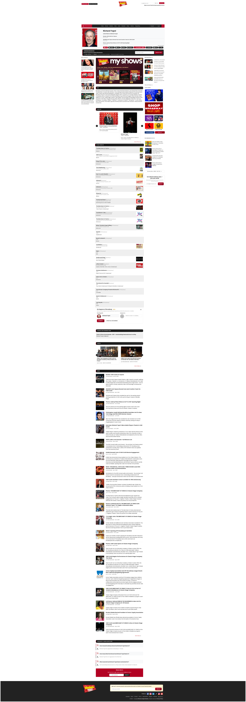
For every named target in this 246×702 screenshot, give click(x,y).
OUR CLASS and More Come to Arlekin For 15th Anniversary (123, 479)
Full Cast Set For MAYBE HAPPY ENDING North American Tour (87, 88)
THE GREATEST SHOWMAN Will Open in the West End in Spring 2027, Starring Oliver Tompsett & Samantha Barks (87, 99)
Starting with (100, 313)
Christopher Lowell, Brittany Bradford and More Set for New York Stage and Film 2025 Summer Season (124, 413)
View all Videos (148, 85)
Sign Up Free (159, 52)
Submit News (145, 696)
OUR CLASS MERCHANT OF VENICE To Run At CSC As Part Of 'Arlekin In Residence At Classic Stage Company (123, 589)
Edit (156, 47)
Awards (150, 47)
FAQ (161, 47)
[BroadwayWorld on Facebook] (148, 694)
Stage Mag (137, 26)
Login (159, 26)
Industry (111, 26)
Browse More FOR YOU (153, 171)
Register (152, 26)
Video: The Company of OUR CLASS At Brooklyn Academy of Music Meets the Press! (106, 360)
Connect (100, 320)
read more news (161, 45)
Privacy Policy (160, 698)
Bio (106, 47)
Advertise (128, 696)
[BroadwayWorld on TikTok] (156, 694)
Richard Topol (125, 135)
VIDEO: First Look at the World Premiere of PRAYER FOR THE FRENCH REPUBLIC (131, 359)
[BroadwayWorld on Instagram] (150, 694)
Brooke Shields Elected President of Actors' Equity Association (124, 612)
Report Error (160, 696)
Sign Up (127, 675)
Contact (136, 696)
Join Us (140, 696)
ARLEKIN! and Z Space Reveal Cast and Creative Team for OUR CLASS (119, 39)
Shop (128, 26)
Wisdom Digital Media (143, 698)
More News (137, 635)
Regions (150, 696)
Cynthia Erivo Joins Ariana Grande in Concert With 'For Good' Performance (159, 61)
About (132, 696)
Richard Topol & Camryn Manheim (108, 126)
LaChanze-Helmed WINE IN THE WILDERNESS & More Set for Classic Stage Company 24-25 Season (123, 602)
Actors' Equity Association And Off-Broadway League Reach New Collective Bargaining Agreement (124, 571)
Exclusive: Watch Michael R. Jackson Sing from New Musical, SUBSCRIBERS (159, 67)
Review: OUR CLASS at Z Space (110, 36)
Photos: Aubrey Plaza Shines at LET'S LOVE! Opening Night (116, 43)
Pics (118, 47)
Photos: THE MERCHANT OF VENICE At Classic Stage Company (129, 138)
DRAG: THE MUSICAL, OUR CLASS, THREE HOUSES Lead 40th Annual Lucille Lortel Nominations (123, 467)
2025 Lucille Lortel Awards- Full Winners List (119, 439)
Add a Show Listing (93, 3)
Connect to (122, 313)
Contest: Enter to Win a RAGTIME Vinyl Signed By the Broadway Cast (87, 77)
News (102, 26)
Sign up (161, 183)
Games (132, 26)
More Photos (137, 142)
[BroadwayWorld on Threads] (159, 694)
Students (123, 26)
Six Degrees (140, 47)
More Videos (137, 366)
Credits (130, 47)
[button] (163, 26)
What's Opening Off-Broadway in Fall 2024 (119, 531)
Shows (106, 26)
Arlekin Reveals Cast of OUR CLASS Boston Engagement (122, 452)
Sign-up (156, 3)
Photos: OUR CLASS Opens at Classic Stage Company (122, 543)
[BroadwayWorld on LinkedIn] (153, 694)
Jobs (119, 26)
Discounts (160, 132)
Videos (112, 47)
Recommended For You (150, 138)
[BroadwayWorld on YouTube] (162, 694)
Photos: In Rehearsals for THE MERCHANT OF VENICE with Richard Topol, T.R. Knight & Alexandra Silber (122, 504)
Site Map (155, 696)
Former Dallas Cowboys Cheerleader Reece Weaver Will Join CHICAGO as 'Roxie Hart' (87, 65)
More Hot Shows (149, 132)
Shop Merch (85, 3)
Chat (115, 26)
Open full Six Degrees (112, 320)
